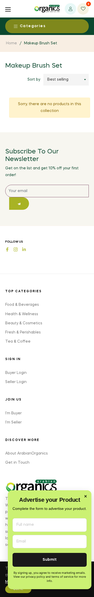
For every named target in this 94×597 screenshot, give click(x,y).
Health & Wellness (21, 314)
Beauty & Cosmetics (23, 323)
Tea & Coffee (18, 341)
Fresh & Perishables (23, 332)
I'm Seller (13, 422)
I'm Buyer (13, 413)
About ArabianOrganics (26, 453)
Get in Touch (17, 462)
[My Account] (70, 9)
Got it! (18, 589)
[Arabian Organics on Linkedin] (24, 249)
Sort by (33, 79)
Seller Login (16, 382)
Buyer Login (16, 373)
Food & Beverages (22, 305)
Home (11, 43)
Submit (50, 560)
